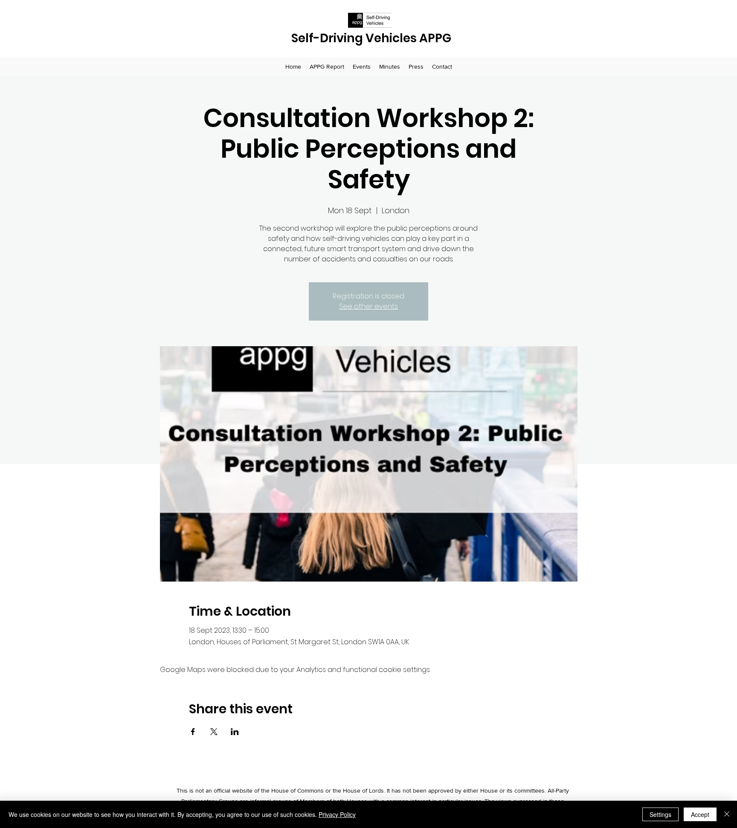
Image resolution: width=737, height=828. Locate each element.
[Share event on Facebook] (193, 731)
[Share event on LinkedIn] (235, 731)
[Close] (727, 814)
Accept (700, 814)
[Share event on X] (214, 731)
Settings (660, 814)
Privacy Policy (337, 814)
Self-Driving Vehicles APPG (371, 38)
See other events (368, 306)
